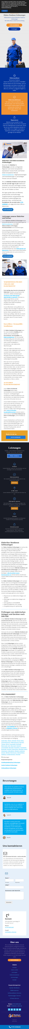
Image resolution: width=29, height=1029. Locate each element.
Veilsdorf (18, 746)
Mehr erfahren (14, 455)
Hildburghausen (15, 742)
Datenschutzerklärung (10, 7)
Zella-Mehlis (11, 751)
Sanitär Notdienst (14, 987)
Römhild (18, 754)
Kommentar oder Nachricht (12, 890)
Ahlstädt (14, 740)
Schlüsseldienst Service (14, 993)
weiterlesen (14, 482)
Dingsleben (17, 747)
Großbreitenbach (11, 754)
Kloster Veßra (20, 740)
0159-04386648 (14, 25)
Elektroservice (14, 990)
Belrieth (8, 752)
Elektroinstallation (14, 975)
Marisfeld (11, 747)
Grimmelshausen (5, 742)
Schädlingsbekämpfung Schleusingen (10, 762)
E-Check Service (14, 998)
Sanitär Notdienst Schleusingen (9, 765)
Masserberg (15, 749)
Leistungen (14, 29)
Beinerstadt (4, 746)
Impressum (14, 1019)
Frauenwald (13, 744)
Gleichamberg (20, 752)
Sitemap (14, 967)
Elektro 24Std (14, 970)
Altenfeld (21, 749)
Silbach (9, 740)
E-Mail (7, 885)
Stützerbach (4, 751)
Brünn (7, 744)
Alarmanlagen (14, 977)
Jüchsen (3, 752)
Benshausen (13, 752)
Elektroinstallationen (8, 174)
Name (7, 878)
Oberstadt (13, 746)
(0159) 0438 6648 (9, 927)
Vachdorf (9, 749)
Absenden (8, 902)
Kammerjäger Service (14, 995)
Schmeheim (23, 747)
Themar (3, 744)
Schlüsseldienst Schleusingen (8, 768)
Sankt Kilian (4, 740)
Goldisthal (22, 751)
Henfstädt (18, 744)
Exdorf (25, 749)
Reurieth (21, 742)
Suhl (9, 746)
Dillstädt (17, 751)
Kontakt (14, 979)
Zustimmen (5, 10)
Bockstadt (3, 749)
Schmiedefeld (4, 747)
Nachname (17, 882)
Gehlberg (3, 754)
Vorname (7, 882)
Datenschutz (14, 1021)
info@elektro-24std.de (10, 932)
